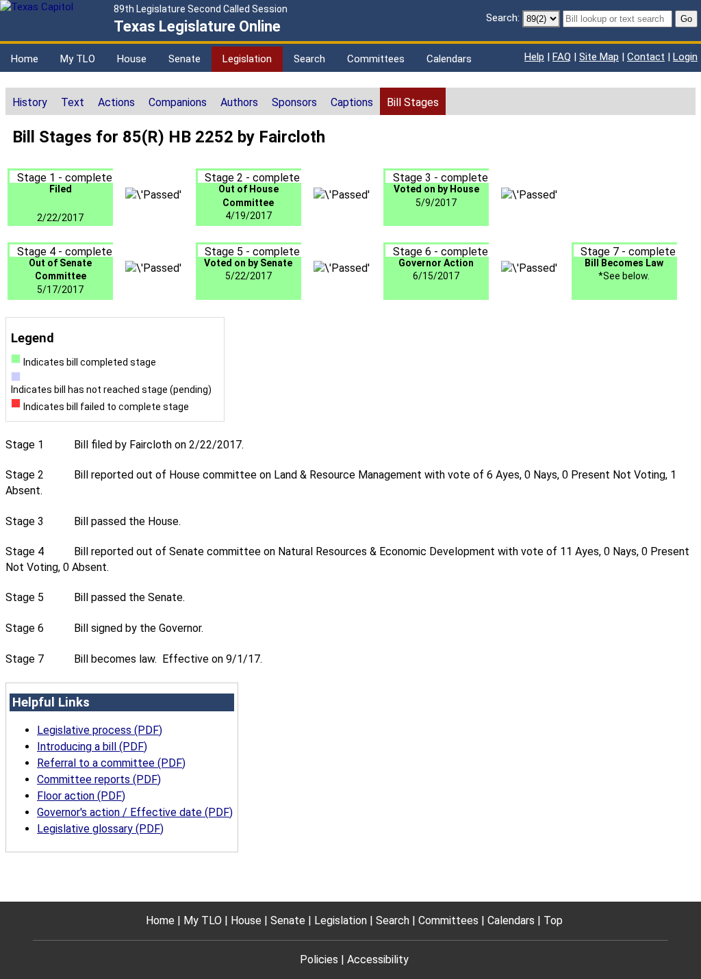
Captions (352, 102)
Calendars (449, 59)
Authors (239, 102)
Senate (184, 59)
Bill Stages (413, 102)
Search (309, 59)
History (29, 102)
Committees (376, 59)
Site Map (599, 57)
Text (72, 102)
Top (553, 920)
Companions (178, 102)
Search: (503, 18)
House (131, 59)
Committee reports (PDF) (99, 779)
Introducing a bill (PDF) (92, 746)
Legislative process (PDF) (99, 730)
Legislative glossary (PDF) (100, 828)
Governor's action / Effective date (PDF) (135, 812)
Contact (646, 57)
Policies (319, 959)
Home (24, 59)
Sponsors (294, 102)
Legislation (247, 59)
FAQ (561, 57)
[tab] (29, 101)
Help (534, 57)
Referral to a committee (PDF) (111, 763)
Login (685, 57)
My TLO (77, 59)
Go (686, 19)
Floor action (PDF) (81, 795)
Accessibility (378, 959)
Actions (116, 102)
